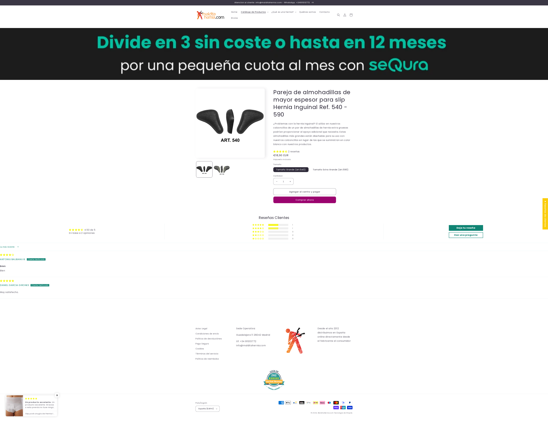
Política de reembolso (207, 358)
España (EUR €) (206, 408)
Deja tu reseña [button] (466, 228)
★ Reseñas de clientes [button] (545, 213)
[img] (7, 255)
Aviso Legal (201, 328)
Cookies (200, 348)
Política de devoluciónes (209, 338)
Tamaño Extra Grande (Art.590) (330, 169)
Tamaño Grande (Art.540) (291, 169)
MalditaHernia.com (326, 413)
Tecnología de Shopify (343, 413)
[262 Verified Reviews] (274, 391)
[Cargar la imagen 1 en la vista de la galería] (204, 169)
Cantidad (277, 175)
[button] (254, 12)
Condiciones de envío (207, 333)
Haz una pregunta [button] (466, 235)
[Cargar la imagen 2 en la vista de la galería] (222, 169)
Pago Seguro (202, 343)
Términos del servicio (207, 353)
